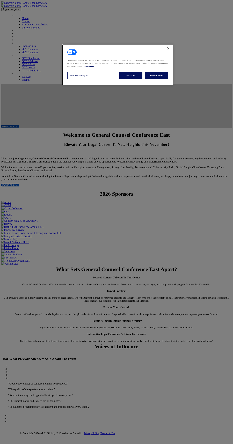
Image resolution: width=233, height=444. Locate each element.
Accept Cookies (157, 76)
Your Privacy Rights (79, 76)
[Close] (168, 48)
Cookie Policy (88, 66)
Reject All (130, 76)
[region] (117, 64)
